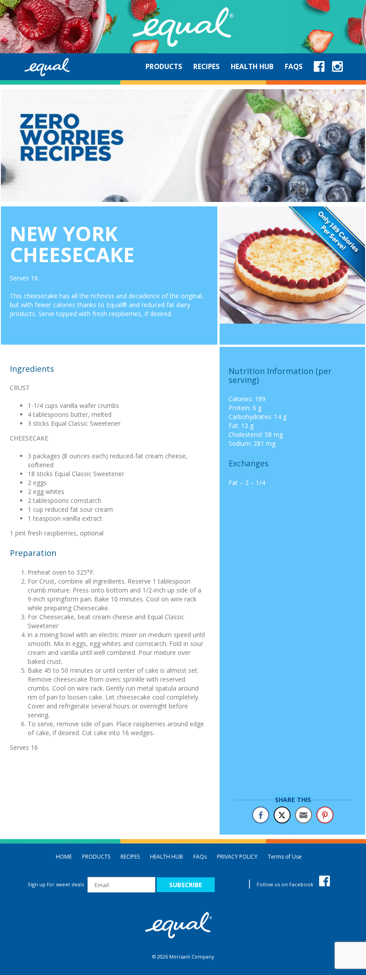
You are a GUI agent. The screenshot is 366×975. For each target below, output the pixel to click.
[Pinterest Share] (324, 814)
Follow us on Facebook (286, 884)
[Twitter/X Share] (282, 814)
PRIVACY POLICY (237, 856)
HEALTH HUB (166, 856)
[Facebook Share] (260, 814)
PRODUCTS (96, 856)
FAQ (200, 856)
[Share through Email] (303, 814)
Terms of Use (285, 856)
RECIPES (130, 856)
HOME (64, 856)
